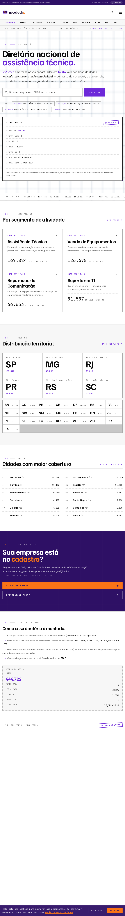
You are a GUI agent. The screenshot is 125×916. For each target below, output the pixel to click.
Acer (107, 22)
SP (29, 197)
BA (103, 197)
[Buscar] (112, 12)
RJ (54, 197)
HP (115, 22)
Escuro (118, 3)
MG (42, 197)
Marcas (23, 22)
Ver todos (113, 220)
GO (115, 197)
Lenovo (64, 22)
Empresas (10, 22)
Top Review (36, 22)
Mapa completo (111, 344)
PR (66, 197)
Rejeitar (96, 910)
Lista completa (110, 464)
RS (78, 197)
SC (91, 197)
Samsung (86, 22)
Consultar (94, 92)
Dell (75, 22)
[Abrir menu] (120, 12)
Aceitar (115, 910)
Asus (97, 22)
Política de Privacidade (59, 912)
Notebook (52, 22)
